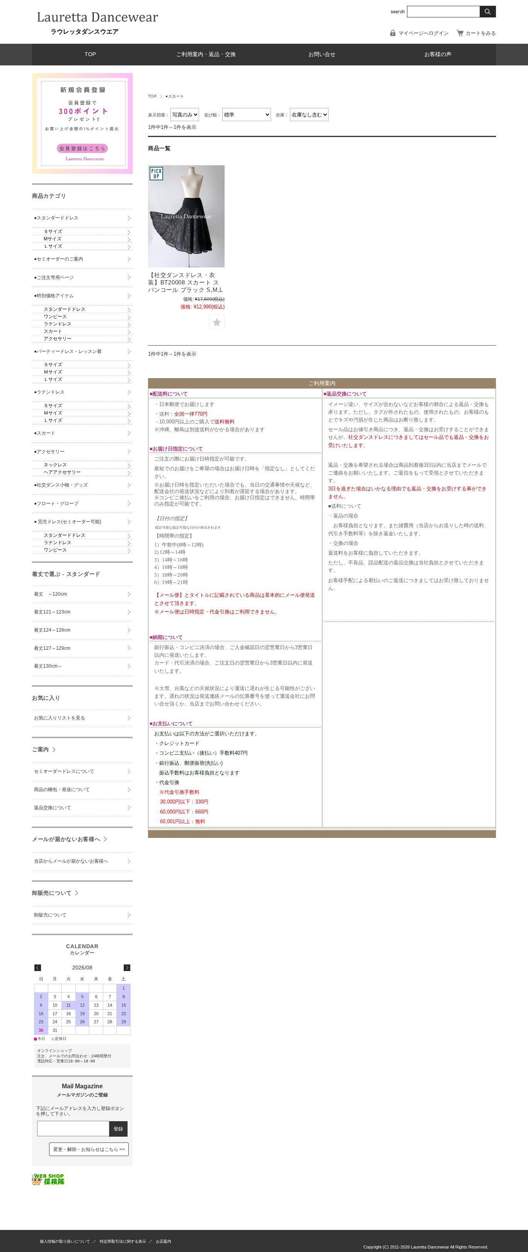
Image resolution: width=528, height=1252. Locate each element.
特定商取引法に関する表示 (123, 1241)
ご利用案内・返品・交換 (206, 54)
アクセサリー (58, 338)
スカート (53, 331)
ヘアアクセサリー (62, 472)
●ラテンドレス (49, 392)
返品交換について (52, 807)
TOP (90, 54)
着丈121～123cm (52, 612)
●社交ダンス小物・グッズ (61, 485)
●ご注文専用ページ (54, 277)
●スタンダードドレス (56, 218)
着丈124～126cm (52, 630)
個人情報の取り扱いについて (65, 1241)
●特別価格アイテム (54, 295)
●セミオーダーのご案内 (58, 259)
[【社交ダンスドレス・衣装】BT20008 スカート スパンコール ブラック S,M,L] (186, 216)
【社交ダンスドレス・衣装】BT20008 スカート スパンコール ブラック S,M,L (185, 282)
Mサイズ (52, 238)
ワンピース (55, 316)
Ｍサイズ (53, 372)
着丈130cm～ (48, 666)
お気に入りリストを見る (59, 718)
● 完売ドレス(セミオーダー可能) (67, 521)
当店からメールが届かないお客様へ (71, 861)
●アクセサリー (49, 451)
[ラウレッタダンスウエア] (98, 24)
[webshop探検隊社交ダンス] (49, 1183)
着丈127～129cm (52, 648)
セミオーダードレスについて (64, 771)
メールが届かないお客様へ (66, 839)
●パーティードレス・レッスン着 (68, 351)
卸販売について (52, 893)
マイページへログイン (424, 33)
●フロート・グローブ (56, 503)
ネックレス (55, 465)
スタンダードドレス (64, 309)
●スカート (44, 433)
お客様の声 (437, 54)
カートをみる (481, 33)
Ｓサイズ (53, 231)
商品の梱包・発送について (62, 789)
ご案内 (40, 749)
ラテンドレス (58, 324)
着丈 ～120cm (50, 594)
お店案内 (163, 1241)
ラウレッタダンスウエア (75, 31)
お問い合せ (322, 54)
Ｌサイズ (53, 246)
